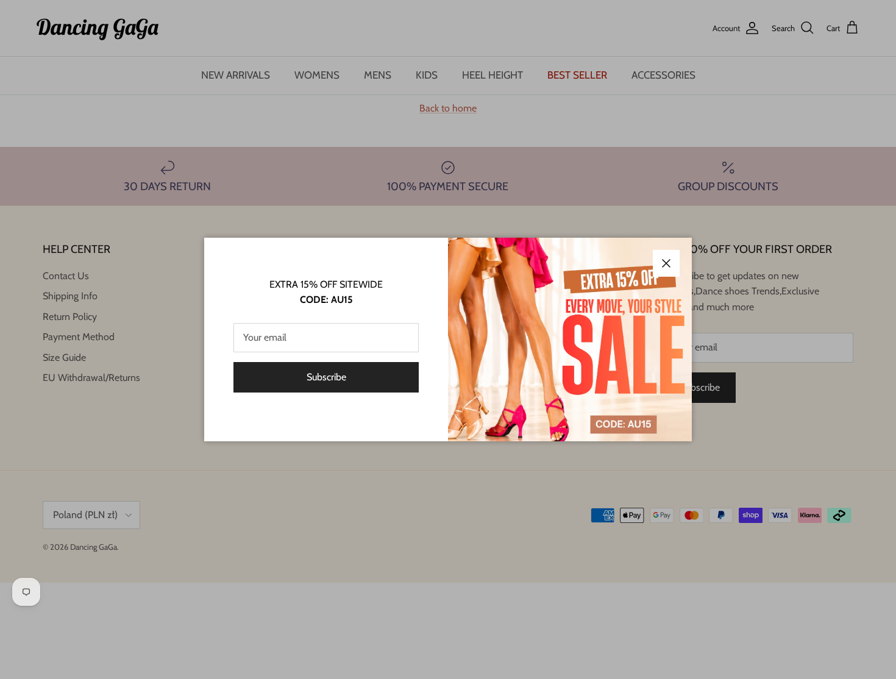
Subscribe (326, 377)
